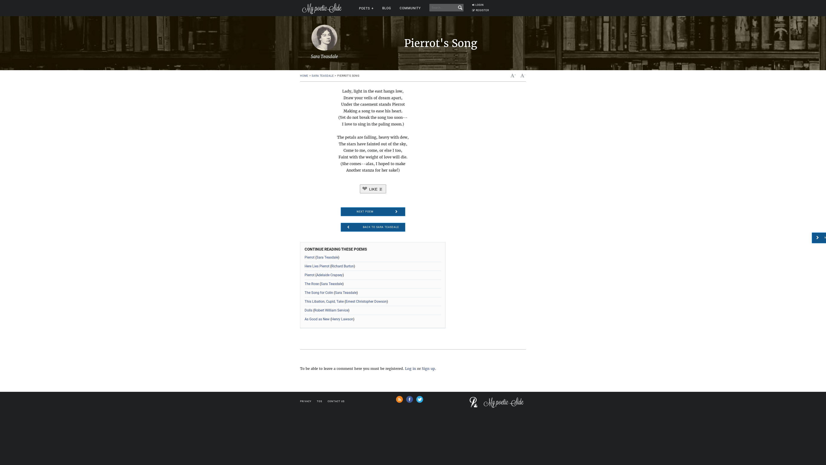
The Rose (312, 284)
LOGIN (479, 4)
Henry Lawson (342, 319)
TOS (319, 401)
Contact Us (336, 401)
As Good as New (317, 319)
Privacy (305, 401)
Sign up (428, 368)
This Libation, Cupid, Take (324, 301)
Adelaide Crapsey (329, 275)
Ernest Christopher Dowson (366, 301)
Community (410, 8)
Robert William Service (331, 310)
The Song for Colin (319, 293)
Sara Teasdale (323, 75)
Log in (410, 368)
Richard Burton (342, 266)
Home (304, 75)
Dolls (308, 310)
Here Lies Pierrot (317, 266)
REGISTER (482, 10)
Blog (386, 8)
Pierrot (309, 257)
